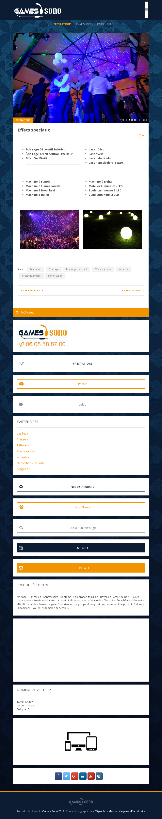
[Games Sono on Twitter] (66, 776)
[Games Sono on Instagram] (99, 776)
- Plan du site (137, 811)
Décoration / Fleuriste (31, 463)
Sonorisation (55, 275)
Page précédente (32, 290)
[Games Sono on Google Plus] (74, 776)
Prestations (63, 24)
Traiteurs (22, 439)
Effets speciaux (103, 269)
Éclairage (54, 269)
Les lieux (22, 433)
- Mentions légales (118, 811)
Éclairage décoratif (76, 269)
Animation (35, 269)
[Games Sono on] (105, 776)
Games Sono (84, 24)
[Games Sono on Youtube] (91, 776)
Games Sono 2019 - (54, 811)
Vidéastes (23, 457)
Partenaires (105, 24)
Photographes (26, 451)
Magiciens (23, 469)
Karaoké (123, 269)
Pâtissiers (23, 445)
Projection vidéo (31, 275)
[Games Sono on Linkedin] (83, 776)
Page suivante (131, 290)
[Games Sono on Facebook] (58, 776)
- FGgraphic (100, 811)
